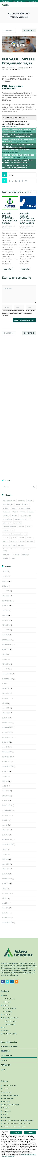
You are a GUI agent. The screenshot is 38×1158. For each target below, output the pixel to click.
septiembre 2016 (7, 844)
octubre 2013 (6, 917)
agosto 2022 (6, 649)
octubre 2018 (6, 761)
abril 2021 (5, 683)
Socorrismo (6, 554)
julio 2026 (5, 571)
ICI (12, 530)
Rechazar (30, 1133)
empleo (14, 515)
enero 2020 (5, 718)
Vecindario (6, 1108)
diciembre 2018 (7, 752)
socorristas (16, 554)
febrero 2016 (6, 869)
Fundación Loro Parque (9, 526)
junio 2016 (5, 854)
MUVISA (22, 541)
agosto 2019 (6, 742)
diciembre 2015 (7, 878)
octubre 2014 (6, 893)
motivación (14, 541)
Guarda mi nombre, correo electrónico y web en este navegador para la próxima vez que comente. (18, 313)
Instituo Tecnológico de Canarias (12, 534)
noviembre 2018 (7, 757)
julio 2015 (5, 888)
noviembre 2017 (7, 810)
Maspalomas (6, 1111)
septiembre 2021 (7, 679)
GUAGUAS (6, 530)
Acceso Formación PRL (10, 1033)
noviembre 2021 (7, 674)
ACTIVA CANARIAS (9, 67)
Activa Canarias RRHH (9, 500)
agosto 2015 (6, 883)
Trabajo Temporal (10, 1008)
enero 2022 (5, 669)
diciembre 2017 (7, 805)
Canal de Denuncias (30, 1)
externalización (7, 523)
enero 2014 (5, 913)
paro (14, 545)
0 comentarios (6, 228)
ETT (30, 519)
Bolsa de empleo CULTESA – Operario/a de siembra (9, 218)
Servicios (6, 1005)
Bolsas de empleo (23, 67)
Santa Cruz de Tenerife (9, 1085)
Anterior (9, 30)
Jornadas (6, 537)
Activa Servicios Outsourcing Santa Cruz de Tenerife (18, 1120)
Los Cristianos (7, 1092)
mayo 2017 (5, 825)
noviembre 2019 (7, 727)
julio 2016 (5, 849)
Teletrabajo (25, 554)
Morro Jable (6, 1101)
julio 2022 (5, 654)
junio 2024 (5, 610)
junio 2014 (5, 903)
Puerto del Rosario (8, 1098)
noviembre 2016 (7, 839)
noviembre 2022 (7, 644)
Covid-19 (15, 512)
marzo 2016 (6, 864)
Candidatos (6, 1014)
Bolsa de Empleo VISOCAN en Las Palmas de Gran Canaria (27, 218)
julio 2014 (5, 898)
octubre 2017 (6, 815)
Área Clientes (5, 1)
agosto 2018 (6, 771)
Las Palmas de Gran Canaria (11, 1104)
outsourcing (6, 545)
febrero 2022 (6, 664)
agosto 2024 (6, 605)
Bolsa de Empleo (10, 1024)
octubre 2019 (6, 732)
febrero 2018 (6, 796)
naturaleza (30, 541)
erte (25, 519)
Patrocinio (21, 545)
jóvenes (13, 537)
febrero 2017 (6, 830)
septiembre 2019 (7, 737)
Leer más (7, 269)
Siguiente (28, 30)
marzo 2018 (6, 791)
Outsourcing (8, 1011)
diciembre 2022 (7, 639)
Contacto (5, 1030)
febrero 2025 (6, 596)
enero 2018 (5, 800)
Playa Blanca (6, 1117)
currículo (23, 512)
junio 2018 (5, 776)
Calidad (7, 1002)
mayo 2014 (5, 908)
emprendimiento (7, 519)
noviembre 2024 (7, 600)
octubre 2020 (6, 698)
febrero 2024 (6, 625)
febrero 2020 (6, 713)
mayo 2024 (5, 615)
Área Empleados (17, 1)
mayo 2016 (5, 859)
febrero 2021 (6, 693)
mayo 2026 (5, 581)
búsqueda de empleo (22, 504)
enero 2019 (5, 747)
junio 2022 (5, 659)
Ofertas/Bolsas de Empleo (11, 1018)
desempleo (6, 515)
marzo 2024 (6, 620)
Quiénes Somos (9, 999)
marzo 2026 (6, 591)
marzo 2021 (6, 688)
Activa (5, 995)
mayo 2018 (5, 781)
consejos (13, 508)
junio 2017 (5, 820)
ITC (26, 534)
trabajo (13, 558)
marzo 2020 (6, 708)
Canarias (5, 508)
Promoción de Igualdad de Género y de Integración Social (17, 549)
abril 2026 (5, 586)
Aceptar (16, 1133)
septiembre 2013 (7, 922)
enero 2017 (5, 835)
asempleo (30, 500)
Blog (4, 1027)
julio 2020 (5, 703)
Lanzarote (21, 537)
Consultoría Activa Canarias (11, 1095)
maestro (5, 541)
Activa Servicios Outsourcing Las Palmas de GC (16, 1123)
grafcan (21, 526)
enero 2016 (5, 874)
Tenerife (5, 558)
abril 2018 (5, 786)
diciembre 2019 (7, 722)
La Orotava (6, 1089)
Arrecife (5, 1114)
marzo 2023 (6, 630)
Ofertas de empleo (10, 1021)
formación (17, 523)
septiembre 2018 (7, 766)
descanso (31, 512)
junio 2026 (5, 576)
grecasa (29, 526)
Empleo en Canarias (25, 515)
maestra (29, 537)
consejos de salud (24, 508)
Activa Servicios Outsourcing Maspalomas (15, 1127)
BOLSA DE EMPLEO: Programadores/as (18, 61)
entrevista (18, 519)
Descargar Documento (10, 126)
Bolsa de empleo (8, 504)
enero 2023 (5, 635)
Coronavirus (6, 512)
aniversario (21, 500)
